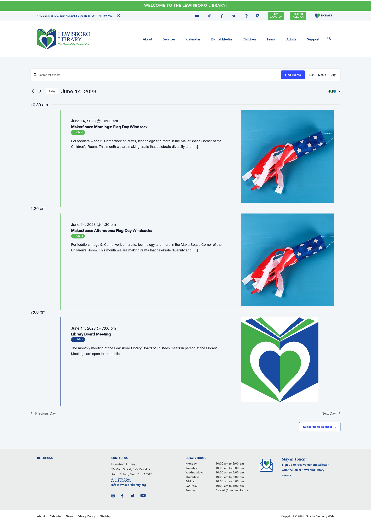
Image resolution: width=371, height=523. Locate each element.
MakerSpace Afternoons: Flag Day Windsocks (111, 231)
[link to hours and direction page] (118, 16)
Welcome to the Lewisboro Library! (185, 6)
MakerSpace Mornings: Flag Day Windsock (109, 127)
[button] (333, 91)
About (41, 516)
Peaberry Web (325, 516)
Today (52, 91)
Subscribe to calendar (317, 427)
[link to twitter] (135, 496)
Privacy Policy (86, 516)
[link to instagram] (115, 496)
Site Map (105, 516)
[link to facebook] (125, 496)
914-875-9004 (121, 479)
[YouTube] (198, 16)
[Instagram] (208, 16)
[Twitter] (232, 16)
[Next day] (40, 91)
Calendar (55, 516)
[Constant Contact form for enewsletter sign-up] (258, 16)
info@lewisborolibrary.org (128, 485)
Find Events (293, 75)
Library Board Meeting (91, 334)
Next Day (329, 413)
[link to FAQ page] (247, 16)
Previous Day (45, 413)
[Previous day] (33, 91)
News (69, 516)
